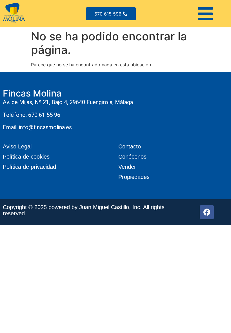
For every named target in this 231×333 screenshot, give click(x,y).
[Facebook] (207, 212)
